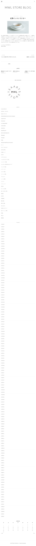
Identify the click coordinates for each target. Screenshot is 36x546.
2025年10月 (3, 248)
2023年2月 (2, 326)
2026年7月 (2, 226)
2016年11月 (2, 509)
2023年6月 (2, 316)
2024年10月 (3, 277)
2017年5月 (2, 494)
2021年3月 (2, 382)
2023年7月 (2, 314)
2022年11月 (2, 333)
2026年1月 (2, 241)
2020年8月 (2, 399)
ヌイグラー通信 (3, 171)
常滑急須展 (2, 198)
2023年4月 (2, 321)
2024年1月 (2, 299)
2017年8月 (2, 487)
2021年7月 (2, 372)
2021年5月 (2, 377)
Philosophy (3, 135)
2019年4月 (2, 438)
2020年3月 (2, 411)
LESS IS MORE (3, 125)
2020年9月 (2, 397)
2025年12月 (3, 243)
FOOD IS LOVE (3, 118)
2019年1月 (2, 445)
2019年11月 (2, 421)
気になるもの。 (3, 205)
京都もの (2, 186)
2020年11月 (3, 392)
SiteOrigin (24, 543)
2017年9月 (2, 484)
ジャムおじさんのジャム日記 (5, 159)
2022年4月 (2, 350)
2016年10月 (2, 511)
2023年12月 (3, 302)
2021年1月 (2, 387)
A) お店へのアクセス (4, 113)
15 (27, 527)
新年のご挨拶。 (3, 203)
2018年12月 (2, 448)
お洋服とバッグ (3, 152)
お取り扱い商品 (3, 149)
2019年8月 (2, 428)
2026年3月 (2, 236)
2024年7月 (2, 285)
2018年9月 (2, 455)
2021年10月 (2, 365)
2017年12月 (2, 477)
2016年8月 (2, 516)
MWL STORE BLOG (18, 7)
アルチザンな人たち (4, 157)
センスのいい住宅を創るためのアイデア (6, 164)
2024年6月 (2, 287)
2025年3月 (2, 265)
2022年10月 (3, 336)
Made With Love (3, 130)
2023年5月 (2, 319)
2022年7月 (2, 343)
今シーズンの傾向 (3, 188)
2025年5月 (2, 260)
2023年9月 (2, 309)
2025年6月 (2, 258)
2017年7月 (2, 489)
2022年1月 (2, 358)
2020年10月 (3, 394)
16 (32, 527)
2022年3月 (2, 353)
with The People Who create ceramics (7, 142)
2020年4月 (2, 409)
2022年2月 (2, 355)
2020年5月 (2, 406)
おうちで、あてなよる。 (4, 147)
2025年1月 (2, 270)
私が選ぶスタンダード (4, 208)
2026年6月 (2, 229)
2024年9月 (2, 280)
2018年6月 (2, 462)
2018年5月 (2, 465)
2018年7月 (2, 460)
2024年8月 (2, 282)
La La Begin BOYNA (4, 123)
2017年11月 (2, 479)
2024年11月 (3, 275)
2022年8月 (2, 341)
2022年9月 (2, 338)
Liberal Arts (3, 128)
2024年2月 (2, 297)
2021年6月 (2, 375)
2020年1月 (2, 416)
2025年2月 (2, 268)
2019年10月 (2, 423)
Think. (2, 140)
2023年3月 (2, 324)
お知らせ (2, 154)
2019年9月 (2, 426)
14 (22, 527)
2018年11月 (2, 450)
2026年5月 (2, 231)
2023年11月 (2, 304)
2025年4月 (2, 263)
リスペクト (2, 181)
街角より (2, 215)
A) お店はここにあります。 (5, 111)
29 (27, 530)
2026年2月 (2, 238)
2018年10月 (2, 453)
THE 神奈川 (3, 137)
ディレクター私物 (3, 166)
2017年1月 (2, 504)
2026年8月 (2, 224)
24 (3, 530)
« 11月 (2, 533)
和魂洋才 (2, 193)
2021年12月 (2, 360)
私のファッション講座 (4, 210)
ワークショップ (3, 183)
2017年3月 (2, 499)
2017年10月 (2, 482)
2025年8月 (2, 253)
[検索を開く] (34, 1)
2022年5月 (2, 348)
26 (13, 530)
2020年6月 (2, 404)
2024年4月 (2, 292)
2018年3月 (2, 470)
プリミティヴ (3, 176)
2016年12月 (2, 506)
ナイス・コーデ (3, 169)
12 (13, 527)
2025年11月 (2, 246)
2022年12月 (3, 331)
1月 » (34, 533)
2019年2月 (2, 443)
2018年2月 (2, 472)
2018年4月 (2, 467)
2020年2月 (2, 414)
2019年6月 (2, 433)
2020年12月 (3, 389)
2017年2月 (2, 501)
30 (32, 530)
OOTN (9, 63)
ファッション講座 (3, 174)
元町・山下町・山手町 (4, 191)
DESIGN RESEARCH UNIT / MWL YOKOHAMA (8, 116)
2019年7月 (2, 431)
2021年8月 (2, 370)
